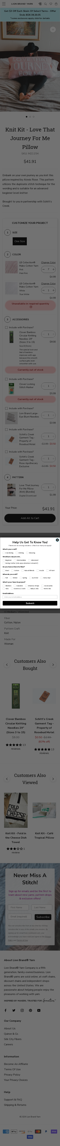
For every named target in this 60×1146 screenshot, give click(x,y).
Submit (30, 603)
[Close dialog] (57, 540)
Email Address (8, 593)
